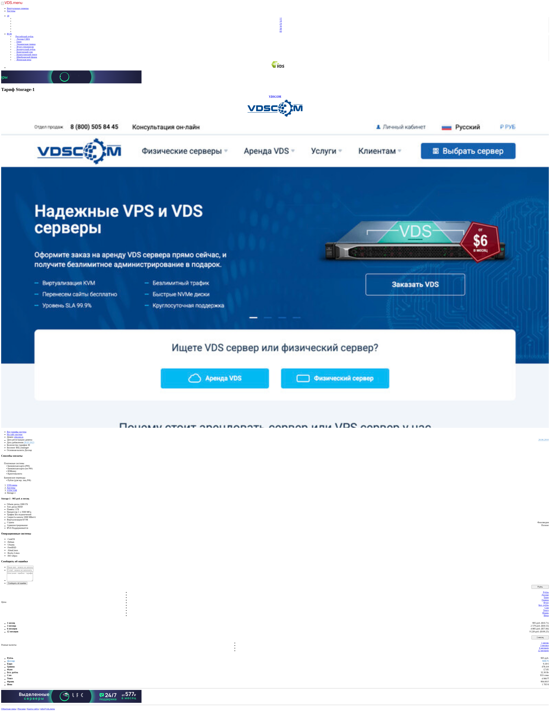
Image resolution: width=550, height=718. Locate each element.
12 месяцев (543, 650)
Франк (545, 613)
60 (281, 31)
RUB (9, 34)
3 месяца (544, 645)
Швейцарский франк (26, 57)
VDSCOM (275, 96)
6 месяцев (544, 648)
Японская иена (23, 59)
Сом (547, 608)
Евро (18, 41)
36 (281, 26)
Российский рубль (24, 36)
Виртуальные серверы (18, 8)
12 (281, 18)
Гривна (545, 600)
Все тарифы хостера (16, 432)
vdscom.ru (18, 437)
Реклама (22, 709)
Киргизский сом (24, 52)
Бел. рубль (544, 605)
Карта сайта (33, 709)
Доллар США (23, 39)
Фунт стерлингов (25, 47)
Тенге (546, 610)
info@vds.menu (47, 709)
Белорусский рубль (25, 49)
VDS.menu (12, 485)
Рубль (540, 587)
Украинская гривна (26, 44)
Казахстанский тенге (26, 54)
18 (8, 16)
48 (281, 29)
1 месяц (540, 637)
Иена (546, 615)
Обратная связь (8, 709)
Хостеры (11, 11)
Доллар (545, 595)
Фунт (546, 602)
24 (281, 23)
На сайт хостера (14, 434)
